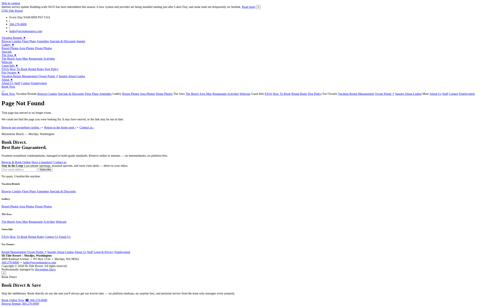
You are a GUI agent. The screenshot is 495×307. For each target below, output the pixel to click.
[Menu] (3, 91)
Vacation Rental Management (20, 76)
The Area (9, 55)
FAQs (5, 69)
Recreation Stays (45, 269)
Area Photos (26, 48)
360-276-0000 (18, 24)
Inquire (81, 41)
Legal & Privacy (104, 252)
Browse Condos (11, 41)
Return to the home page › (60, 127)
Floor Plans (29, 41)
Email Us (65, 236)
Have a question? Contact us (49, 162)
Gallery (8, 44)
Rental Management (14, 252)
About (7, 79)
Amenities (43, 41)
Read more (248, 7)
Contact (25, 83)
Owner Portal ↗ (48, 76)
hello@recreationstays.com (25, 31)
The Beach (8, 58)
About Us (8, 83)
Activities (49, 58)
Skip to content (11, 3)
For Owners (11, 72)
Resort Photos (10, 48)
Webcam (7, 62)
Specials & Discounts (63, 41)
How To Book (18, 69)
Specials (7, 51)
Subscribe (45, 169)
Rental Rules (36, 69)
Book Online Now (13, 300)
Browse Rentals (11, 303)
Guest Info (10, 65)
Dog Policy (52, 69)
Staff (17, 83)
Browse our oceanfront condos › (21, 127)
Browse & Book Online (16, 162)
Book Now (8, 86)
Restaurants (36, 58)
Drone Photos (43, 48)
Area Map (21, 58)
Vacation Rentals (14, 37)
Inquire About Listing (72, 76)
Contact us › (86, 127)
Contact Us (51, 236)
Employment (39, 83)
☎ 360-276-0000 (36, 300)
